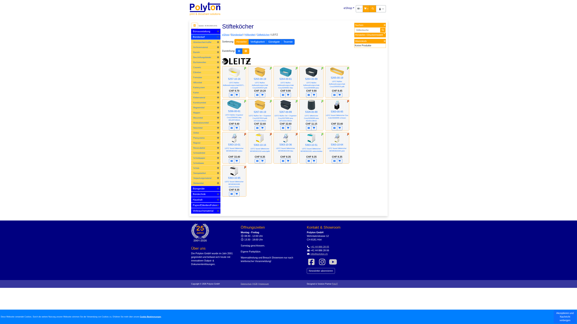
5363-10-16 (260, 148)
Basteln (196, 52)
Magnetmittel (199, 107)
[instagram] (322, 263)
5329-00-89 (311, 116)
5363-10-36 (285, 147)
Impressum (264, 284)
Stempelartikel (199, 173)
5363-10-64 (337, 147)
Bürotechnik (199, 194)
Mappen (196, 113)
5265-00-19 (337, 81)
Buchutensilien (199, 62)
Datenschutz (246, 284)
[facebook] (311, 263)
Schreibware (198, 163)
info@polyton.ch (319, 254)
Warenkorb (361, 41)
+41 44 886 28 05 (319, 247)
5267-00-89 (286, 116)
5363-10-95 (234, 182)
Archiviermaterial (200, 47)
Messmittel (198, 118)
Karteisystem (199, 87)
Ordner (196, 133)
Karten (196, 93)
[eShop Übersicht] (194, 25)
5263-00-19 (260, 83)
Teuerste (288, 41)
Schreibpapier (199, 158)
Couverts (197, 67)
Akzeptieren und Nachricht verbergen (565, 317)
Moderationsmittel (201, 123)
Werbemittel (198, 183)
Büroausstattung (201, 31)
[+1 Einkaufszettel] (231, 95)
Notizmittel (198, 128)
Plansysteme (199, 138)
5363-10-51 (311, 148)
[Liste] (239, 51)
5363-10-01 (234, 147)
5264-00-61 (286, 83)
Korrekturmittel (199, 103)
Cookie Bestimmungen (150, 317)
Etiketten (197, 72)
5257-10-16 (234, 83)
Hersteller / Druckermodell (369, 35)
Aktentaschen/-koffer (202, 42)
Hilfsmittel (197, 82)
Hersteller (241, 41)
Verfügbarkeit (257, 41)
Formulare (197, 77)
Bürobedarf (199, 37)
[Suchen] (372, 8)
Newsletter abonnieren (321, 271)
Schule (196, 168)
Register (196, 143)
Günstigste (274, 41)
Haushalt (197, 199)
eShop (348, 8)
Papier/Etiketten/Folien (205, 205)
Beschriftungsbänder (202, 57)
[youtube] (332, 263)
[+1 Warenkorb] (237, 95)
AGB (255, 284)
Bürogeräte (199, 188)
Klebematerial (199, 97)
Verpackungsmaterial (202, 178)
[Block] (245, 51)
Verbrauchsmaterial (203, 211)
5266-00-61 (234, 115)
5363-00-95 (337, 114)
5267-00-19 (260, 116)
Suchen (359, 25)
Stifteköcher (263, 34)
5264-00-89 (311, 83)
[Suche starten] (383, 30)
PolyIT (335, 284)
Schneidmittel (199, 153)
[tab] (205, 31)
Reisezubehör (199, 148)
